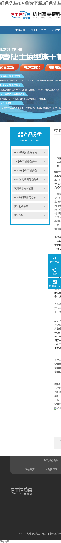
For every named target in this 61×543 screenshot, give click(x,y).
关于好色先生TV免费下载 (38, 31)
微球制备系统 (21, 206)
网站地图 (4, 541)
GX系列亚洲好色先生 (25, 161)
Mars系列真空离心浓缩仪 (27, 197)
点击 (44, 152)
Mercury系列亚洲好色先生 (28, 170)
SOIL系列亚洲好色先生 (26, 179)
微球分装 (19, 215)
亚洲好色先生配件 (23, 188)
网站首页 (20, 30)
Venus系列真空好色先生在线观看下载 (31, 152)
